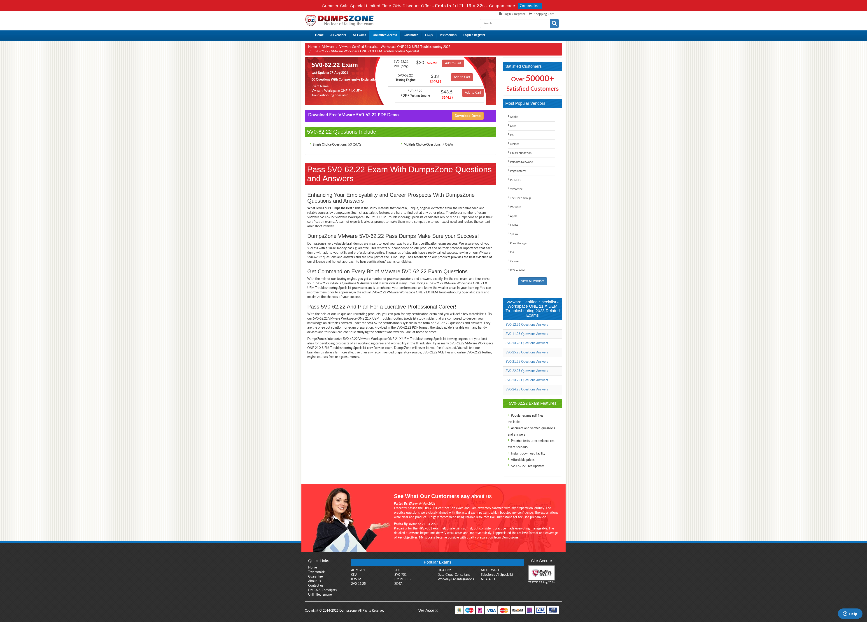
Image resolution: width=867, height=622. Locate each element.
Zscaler (514, 261)
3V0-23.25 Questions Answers (527, 380)
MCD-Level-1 (490, 570)
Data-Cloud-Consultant (454, 574)
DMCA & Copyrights (322, 590)
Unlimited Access (385, 35)
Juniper (514, 144)
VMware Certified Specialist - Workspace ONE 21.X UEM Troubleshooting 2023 (394, 47)
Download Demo (468, 116)
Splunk (514, 234)
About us (314, 581)
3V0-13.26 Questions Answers (527, 343)
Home (319, 35)
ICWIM (356, 579)
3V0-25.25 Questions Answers (527, 352)
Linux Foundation (520, 153)
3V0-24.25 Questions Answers (527, 389)
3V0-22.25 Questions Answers (527, 371)
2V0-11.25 (358, 583)
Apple (513, 216)
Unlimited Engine (320, 594)
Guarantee (411, 35)
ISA (512, 252)
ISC (512, 135)
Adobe (514, 117)
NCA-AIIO (488, 579)
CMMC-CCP (402, 579)
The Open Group (520, 198)
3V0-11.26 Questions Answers (527, 334)
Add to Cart (453, 63)
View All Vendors (532, 281)
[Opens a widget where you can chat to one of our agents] (850, 614)
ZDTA (398, 583)
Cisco (513, 126)
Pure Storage (518, 243)
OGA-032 (444, 570)
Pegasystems (518, 171)
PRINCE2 (515, 180)
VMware (328, 47)
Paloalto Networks (521, 162)
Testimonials (448, 35)
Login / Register (514, 14)
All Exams (359, 35)
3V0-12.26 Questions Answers (527, 324)
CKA (354, 574)
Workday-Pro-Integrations (456, 579)
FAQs (429, 35)
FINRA (514, 225)
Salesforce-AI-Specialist (497, 574)
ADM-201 (358, 570)
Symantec (516, 189)
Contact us (315, 585)
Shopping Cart (544, 14)
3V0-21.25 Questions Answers (527, 361)
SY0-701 (400, 574)
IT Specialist (517, 270)
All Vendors (338, 35)
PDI (397, 570)
